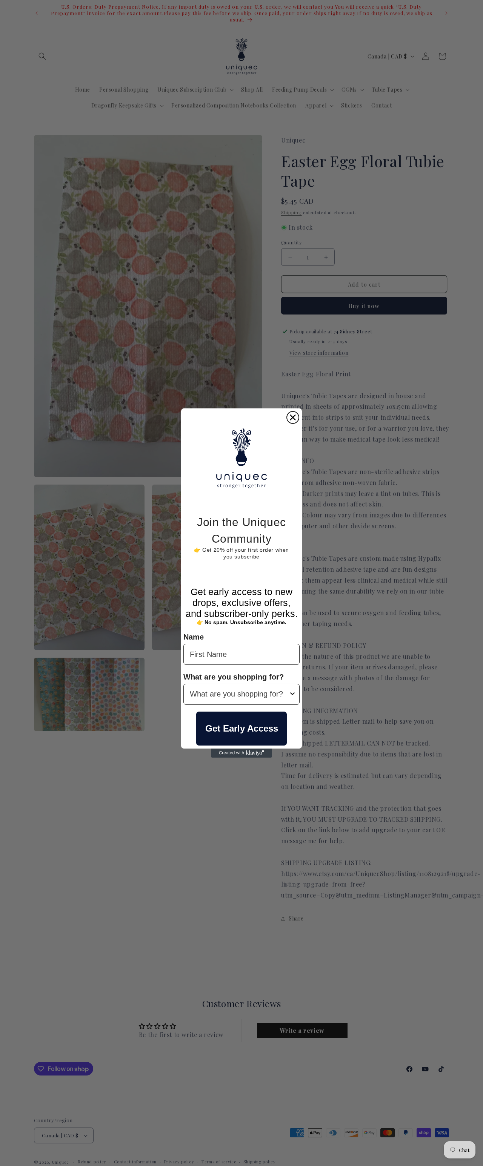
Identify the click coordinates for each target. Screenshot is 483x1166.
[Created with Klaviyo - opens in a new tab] (241, 753)
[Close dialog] (293, 417)
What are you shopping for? (233, 677)
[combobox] (239, 694)
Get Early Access (241, 728)
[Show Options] (292, 694)
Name (193, 637)
